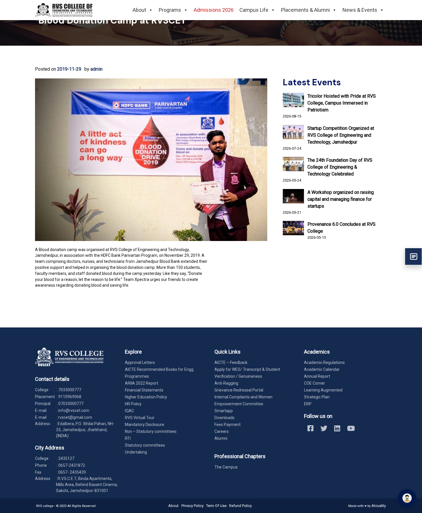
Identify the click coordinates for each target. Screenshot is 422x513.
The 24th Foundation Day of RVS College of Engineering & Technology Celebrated (339, 167)
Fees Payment (227, 424)
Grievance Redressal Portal (238, 390)
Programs (170, 10)
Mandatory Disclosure (144, 424)
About (139, 10)
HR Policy (133, 404)
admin (96, 69)
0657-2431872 (71, 465)
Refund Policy (240, 506)
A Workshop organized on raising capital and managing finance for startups (340, 199)
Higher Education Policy (146, 397)
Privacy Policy (192, 506)
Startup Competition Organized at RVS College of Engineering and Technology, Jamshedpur (340, 135)
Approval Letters (140, 362)
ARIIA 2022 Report (141, 383)
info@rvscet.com (73, 410)
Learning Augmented (323, 390)
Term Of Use (216, 506)
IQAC (129, 410)
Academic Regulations (324, 362)
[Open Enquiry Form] (413, 256)
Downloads (224, 417)
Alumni (220, 438)
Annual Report (317, 376)
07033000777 (71, 403)
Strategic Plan (317, 397)
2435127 (66, 458)
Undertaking (136, 452)
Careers (221, 431)
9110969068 (69, 396)
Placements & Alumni (305, 10)
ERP (307, 404)
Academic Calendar (322, 369)
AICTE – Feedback (230, 362)
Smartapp (223, 410)
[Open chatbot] (407, 498)
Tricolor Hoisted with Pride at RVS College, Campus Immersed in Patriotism (341, 103)
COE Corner (314, 383)
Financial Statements (144, 390)
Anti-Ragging (226, 383)
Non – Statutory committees (151, 431)
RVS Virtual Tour (139, 417)
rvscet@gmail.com (75, 417)
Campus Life (253, 10)
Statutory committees (145, 445)
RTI (128, 438)
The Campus (226, 467)
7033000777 (69, 389)
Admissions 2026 (214, 10)
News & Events (359, 10)
